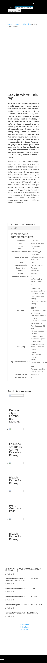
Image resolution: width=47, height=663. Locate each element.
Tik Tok (7, 645)
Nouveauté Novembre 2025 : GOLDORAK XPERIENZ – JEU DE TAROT (21, 580)
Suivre (27, 624)
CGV (6, 638)
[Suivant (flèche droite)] (3, 659)
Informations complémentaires (23, 224)
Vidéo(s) (14, 228)
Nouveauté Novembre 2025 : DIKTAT (20, 588)
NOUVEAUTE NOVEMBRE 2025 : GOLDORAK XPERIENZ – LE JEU (23, 570)
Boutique (17, 24)
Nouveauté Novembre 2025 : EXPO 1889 (21, 596)
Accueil (10, 24)
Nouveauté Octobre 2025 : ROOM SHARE (21, 613)
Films (29, 24)
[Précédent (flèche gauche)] (1, 659)
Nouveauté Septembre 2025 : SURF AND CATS (23, 605)
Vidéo (24, 24)
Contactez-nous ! (11, 642)
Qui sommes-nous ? (12, 635)
